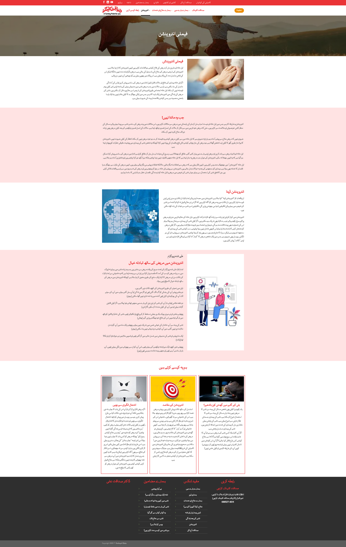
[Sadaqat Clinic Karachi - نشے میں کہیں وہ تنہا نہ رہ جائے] (112, 10)
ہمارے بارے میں (181, 10)
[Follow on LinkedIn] (108, 2)
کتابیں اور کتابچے (169, 2)
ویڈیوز (120, 2)
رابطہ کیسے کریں (132, 10)
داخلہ (129, 2)
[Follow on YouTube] (112, 2)
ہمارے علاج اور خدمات (161, 10)
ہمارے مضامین (142, 2)
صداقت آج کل (186, 2)
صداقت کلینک (198, 10)
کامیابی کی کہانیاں (203, 2)
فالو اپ (156, 2)
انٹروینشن (144, 10)
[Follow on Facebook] (104, 2)
